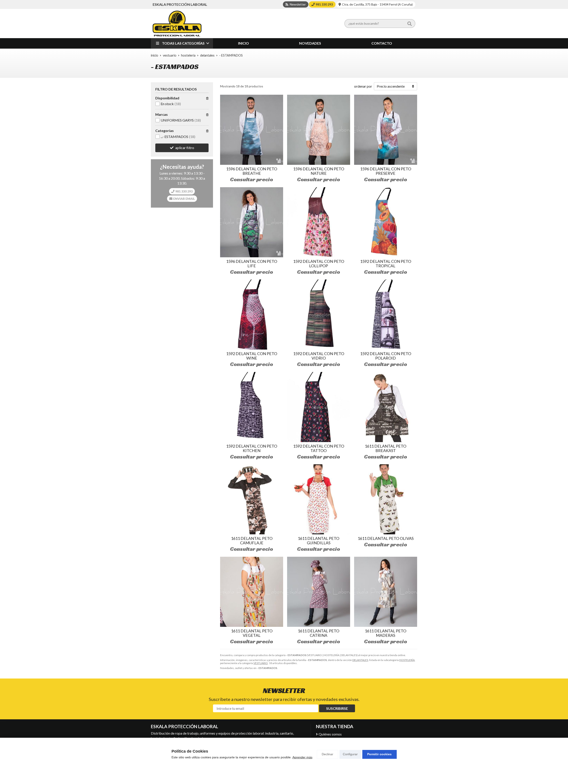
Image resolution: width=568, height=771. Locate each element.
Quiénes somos (330, 734)
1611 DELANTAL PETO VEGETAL (251, 633)
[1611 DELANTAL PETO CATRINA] (318, 592)
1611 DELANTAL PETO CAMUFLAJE (251, 540)
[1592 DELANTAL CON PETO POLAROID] (385, 314)
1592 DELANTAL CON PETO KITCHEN (251, 448)
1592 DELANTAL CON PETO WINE (251, 355)
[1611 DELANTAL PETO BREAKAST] (385, 407)
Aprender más (302, 757)
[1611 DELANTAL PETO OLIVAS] (385, 499)
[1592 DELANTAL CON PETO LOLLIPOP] (318, 222)
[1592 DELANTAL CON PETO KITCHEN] (251, 407)
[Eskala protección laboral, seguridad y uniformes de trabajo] (177, 23)
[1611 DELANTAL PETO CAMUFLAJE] (251, 499)
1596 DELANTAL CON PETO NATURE (318, 171)
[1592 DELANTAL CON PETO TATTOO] (318, 407)
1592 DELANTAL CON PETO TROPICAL (385, 263)
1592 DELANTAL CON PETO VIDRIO (318, 355)
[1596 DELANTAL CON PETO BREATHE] (251, 130)
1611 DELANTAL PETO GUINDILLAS (318, 540)
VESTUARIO (260, 663)
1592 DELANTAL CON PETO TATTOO (318, 448)
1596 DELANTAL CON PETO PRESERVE (385, 171)
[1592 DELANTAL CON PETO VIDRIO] (318, 314)
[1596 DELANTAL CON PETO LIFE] (251, 222)
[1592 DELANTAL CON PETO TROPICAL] (385, 222)
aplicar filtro (184, 148)
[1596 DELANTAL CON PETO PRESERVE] (385, 130)
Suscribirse (337, 708)
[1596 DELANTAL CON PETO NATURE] (318, 130)
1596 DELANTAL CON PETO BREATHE (251, 171)
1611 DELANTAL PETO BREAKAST (385, 448)
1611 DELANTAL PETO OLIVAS (386, 538)
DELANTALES (360, 660)
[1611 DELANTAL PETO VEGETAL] (251, 592)
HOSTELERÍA (407, 660)
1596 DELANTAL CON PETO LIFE (251, 263)
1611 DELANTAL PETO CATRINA (318, 633)
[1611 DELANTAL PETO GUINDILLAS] (318, 499)
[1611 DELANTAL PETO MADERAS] (385, 592)
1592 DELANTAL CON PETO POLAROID (385, 355)
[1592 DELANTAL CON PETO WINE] (251, 314)
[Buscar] (409, 23)
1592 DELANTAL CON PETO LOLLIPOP (318, 263)
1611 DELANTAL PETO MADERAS (385, 633)
